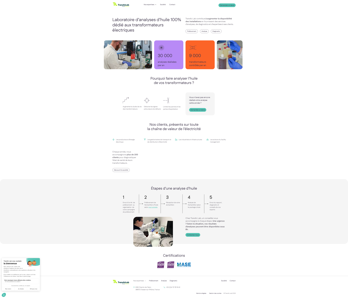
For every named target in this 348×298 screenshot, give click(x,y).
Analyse (164, 281)
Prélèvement (153, 281)
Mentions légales (201, 293)
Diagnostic (173, 281)
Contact (172, 4)
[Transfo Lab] (121, 7)
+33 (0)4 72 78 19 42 (173, 287)
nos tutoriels (153, 207)
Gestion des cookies (215, 293)
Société (163, 4)
